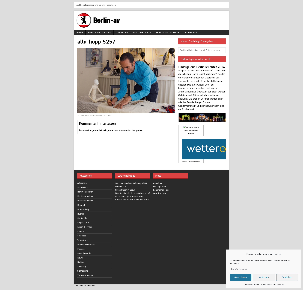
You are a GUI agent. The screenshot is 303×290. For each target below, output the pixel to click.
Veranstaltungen (85, 275)
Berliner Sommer (85, 200)
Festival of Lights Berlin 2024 (129, 196)
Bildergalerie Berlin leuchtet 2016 (201, 67)
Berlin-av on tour (167, 32)
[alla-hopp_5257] (126, 111)
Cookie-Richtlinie (251, 284)
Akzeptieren (240, 277)
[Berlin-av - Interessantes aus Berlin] (99, 26)
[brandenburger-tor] (186, 120)
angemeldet (96, 130)
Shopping (81, 266)
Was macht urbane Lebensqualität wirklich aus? (131, 184)
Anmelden (157, 183)
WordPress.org (160, 193)
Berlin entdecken (99, 32)
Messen (81, 249)
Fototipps (81, 235)
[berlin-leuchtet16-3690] (202, 120)
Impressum (266, 284)
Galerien (122, 32)
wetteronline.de (194, 161)
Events (80, 231)
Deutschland (83, 218)
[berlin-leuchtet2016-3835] (218, 120)
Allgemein (82, 183)
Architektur (82, 187)
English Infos (141, 32)
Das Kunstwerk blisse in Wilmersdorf (132, 193)
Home (79, 32)
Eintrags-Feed (159, 186)
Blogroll (81, 205)
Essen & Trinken (84, 227)
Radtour (81, 262)
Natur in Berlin (84, 253)
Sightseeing (82, 271)
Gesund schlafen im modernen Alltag (132, 199)
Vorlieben (287, 277)
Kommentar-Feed (161, 190)
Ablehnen (264, 277)
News (80, 257)
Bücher (80, 213)
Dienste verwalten (239, 268)
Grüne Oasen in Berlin (125, 190)
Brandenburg (83, 209)
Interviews (82, 240)
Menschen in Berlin (86, 244)
